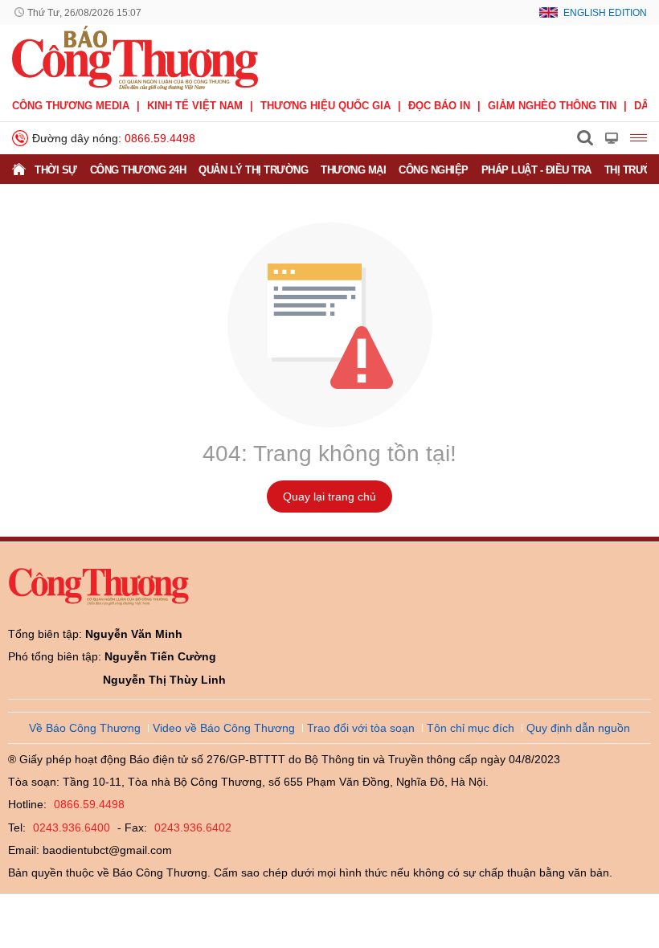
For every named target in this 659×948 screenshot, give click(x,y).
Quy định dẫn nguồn (578, 727)
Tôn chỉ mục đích (470, 727)
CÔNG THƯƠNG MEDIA (70, 106)
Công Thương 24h (138, 170)
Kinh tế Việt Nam (195, 106)
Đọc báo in (439, 106)
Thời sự (56, 170)
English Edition (605, 12)
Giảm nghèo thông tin (552, 106)
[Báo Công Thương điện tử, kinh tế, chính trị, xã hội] (135, 57)
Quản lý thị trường (253, 170)
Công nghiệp (434, 170)
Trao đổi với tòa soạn (361, 727)
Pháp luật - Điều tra (536, 170)
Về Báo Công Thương (85, 727)
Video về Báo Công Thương (224, 727)
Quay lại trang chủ (329, 496)
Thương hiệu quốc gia (325, 106)
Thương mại (353, 170)
